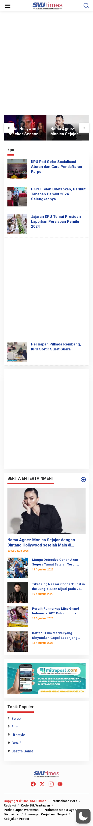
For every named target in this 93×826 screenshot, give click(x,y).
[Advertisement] (46, 65)
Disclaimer (12, 814)
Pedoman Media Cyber (61, 810)
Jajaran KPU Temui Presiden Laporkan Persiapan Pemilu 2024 (56, 221)
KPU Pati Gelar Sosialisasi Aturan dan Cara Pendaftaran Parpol (56, 167)
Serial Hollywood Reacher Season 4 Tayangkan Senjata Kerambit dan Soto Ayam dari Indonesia (24, 131)
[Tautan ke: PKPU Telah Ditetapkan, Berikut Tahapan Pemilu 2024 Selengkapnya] (17, 196)
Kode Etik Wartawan (35, 805)
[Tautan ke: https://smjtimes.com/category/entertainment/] (83, 480)
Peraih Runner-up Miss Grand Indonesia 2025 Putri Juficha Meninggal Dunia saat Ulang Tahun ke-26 (55, 611)
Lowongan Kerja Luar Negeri (46, 814)
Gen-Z (16, 743)
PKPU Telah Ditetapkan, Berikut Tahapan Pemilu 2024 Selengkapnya (58, 194)
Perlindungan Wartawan (21, 810)
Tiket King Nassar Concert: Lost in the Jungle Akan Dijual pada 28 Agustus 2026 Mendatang (58, 586)
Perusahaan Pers (64, 801)
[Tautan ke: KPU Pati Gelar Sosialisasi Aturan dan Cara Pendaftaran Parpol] (17, 169)
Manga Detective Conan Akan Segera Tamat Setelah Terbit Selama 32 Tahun (55, 562)
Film (15, 727)
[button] (83, 816)
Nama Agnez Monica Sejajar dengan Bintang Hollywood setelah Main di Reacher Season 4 (67, 131)
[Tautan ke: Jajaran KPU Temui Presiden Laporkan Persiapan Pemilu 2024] (17, 223)
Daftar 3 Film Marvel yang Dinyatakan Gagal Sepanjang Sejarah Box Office (54, 635)
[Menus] (8, 5)
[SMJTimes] (47, 5)
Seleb (16, 719)
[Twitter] (42, 784)
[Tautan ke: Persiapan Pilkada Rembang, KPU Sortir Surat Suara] (17, 351)
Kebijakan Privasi (16, 819)
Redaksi (10, 805)
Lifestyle (18, 735)
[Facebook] (33, 784)
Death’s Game (22, 751)
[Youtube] (60, 784)
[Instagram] (51, 784)
